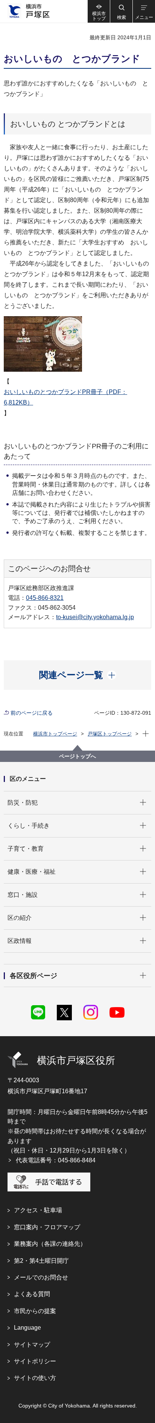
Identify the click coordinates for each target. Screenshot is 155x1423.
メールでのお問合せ (41, 1277)
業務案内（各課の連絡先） (50, 1244)
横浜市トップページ (55, 734)
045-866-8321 (45, 598)
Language (27, 1327)
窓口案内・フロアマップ (47, 1227)
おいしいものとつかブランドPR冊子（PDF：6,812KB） (65, 397)
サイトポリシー (35, 1361)
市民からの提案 (35, 1311)
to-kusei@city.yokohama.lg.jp (95, 617)
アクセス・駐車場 (38, 1210)
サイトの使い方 (35, 1378)
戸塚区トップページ (110, 734)
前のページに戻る (32, 713)
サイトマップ (32, 1344)
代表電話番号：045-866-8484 (56, 1160)
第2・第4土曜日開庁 (41, 1261)
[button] (121, 11)
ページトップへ (77, 756)
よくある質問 (32, 1294)
